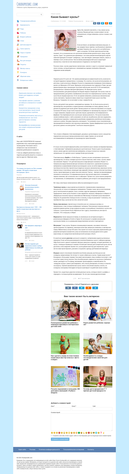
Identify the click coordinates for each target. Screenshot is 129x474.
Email (74, 406)
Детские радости (25, 45)
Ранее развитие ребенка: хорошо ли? (96, 324)
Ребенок (23, 33)
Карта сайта (22, 449)
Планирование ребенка (28, 21)
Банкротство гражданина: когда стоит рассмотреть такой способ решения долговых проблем (29, 110)
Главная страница (55, 13)
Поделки (19, 174)
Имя (53, 406)
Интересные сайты (26, 80)
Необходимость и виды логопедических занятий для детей (95, 357)
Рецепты (23, 64)
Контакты (91, 449)
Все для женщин (25, 60)
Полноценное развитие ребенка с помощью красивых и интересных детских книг (65, 324)
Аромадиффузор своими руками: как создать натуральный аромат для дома (30, 127)
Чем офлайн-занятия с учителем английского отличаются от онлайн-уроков (30, 103)
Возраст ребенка (25, 37)
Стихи (22, 41)
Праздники (23, 56)
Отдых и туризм (25, 53)
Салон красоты (25, 49)
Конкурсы (23, 72)
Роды (22, 29)
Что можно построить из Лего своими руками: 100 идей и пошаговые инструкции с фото (29, 170)
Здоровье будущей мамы (32, 191)
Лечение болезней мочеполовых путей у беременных (32, 187)
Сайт (94, 406)
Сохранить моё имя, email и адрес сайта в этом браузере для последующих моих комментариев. (82, 435)
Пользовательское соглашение (73, 449)
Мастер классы (25, 68)
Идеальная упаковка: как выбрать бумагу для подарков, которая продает (30, 95)
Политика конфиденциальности (49, 449)
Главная (27, 230)
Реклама (32, 449)
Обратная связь (25, 76)
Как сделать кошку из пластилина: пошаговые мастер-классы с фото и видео (65, 357)
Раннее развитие (78, 21)
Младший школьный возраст (33, 252)
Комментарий (55, 412)
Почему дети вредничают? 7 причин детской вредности (95, 390)
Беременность (25, 25)
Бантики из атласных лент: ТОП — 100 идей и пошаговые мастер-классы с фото (29, 209)
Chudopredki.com (27, 4)
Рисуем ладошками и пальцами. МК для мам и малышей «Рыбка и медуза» (65, 391)
